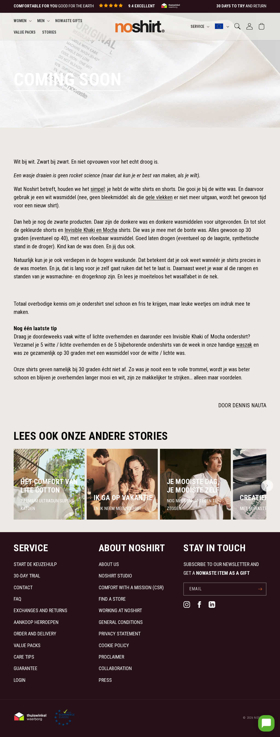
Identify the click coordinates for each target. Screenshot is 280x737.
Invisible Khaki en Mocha (91, 230)
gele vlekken (159, 197)
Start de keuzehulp (35, 564)
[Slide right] (267, 486)
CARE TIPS (24, 657)
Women (20, 21)
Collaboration (115, 668)
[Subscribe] (260, 589)
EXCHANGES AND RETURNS (40, 610)
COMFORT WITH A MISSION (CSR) (131, 587)
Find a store (112, 599)
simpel (98, 189)
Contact (23, 587)
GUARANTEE (25, 668)
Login (19, 680)
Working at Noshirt (120, 610)
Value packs (27, 645)
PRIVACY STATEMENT (120, 633)
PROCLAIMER (111, 657)
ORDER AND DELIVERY (35, 633)
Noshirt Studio (115, 576)
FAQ (17, 599)
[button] (22, 20)
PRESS (105, 680)
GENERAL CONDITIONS (121, 622)
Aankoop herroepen (36, 622)
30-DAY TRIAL (27, 576)
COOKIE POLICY (114, 645)
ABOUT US (109, 564)
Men (41, 21)
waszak (244, 344)
